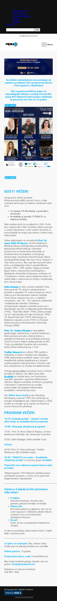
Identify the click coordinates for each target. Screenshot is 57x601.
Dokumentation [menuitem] (19, 13)
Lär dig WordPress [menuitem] (21, 16)
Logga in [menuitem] (10, 24)
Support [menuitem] (16, 19)
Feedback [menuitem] (17, 21)
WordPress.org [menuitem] (19, 10)
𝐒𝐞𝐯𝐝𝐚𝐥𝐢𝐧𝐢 (8, 376)
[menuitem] (31, 29)
